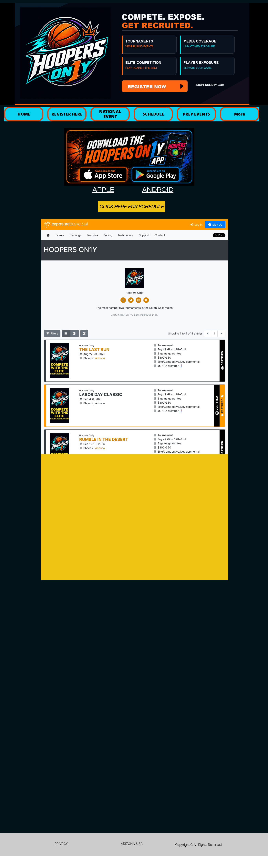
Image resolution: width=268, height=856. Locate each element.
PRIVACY (61, 844)
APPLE (103, 189)
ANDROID (157, 189)
